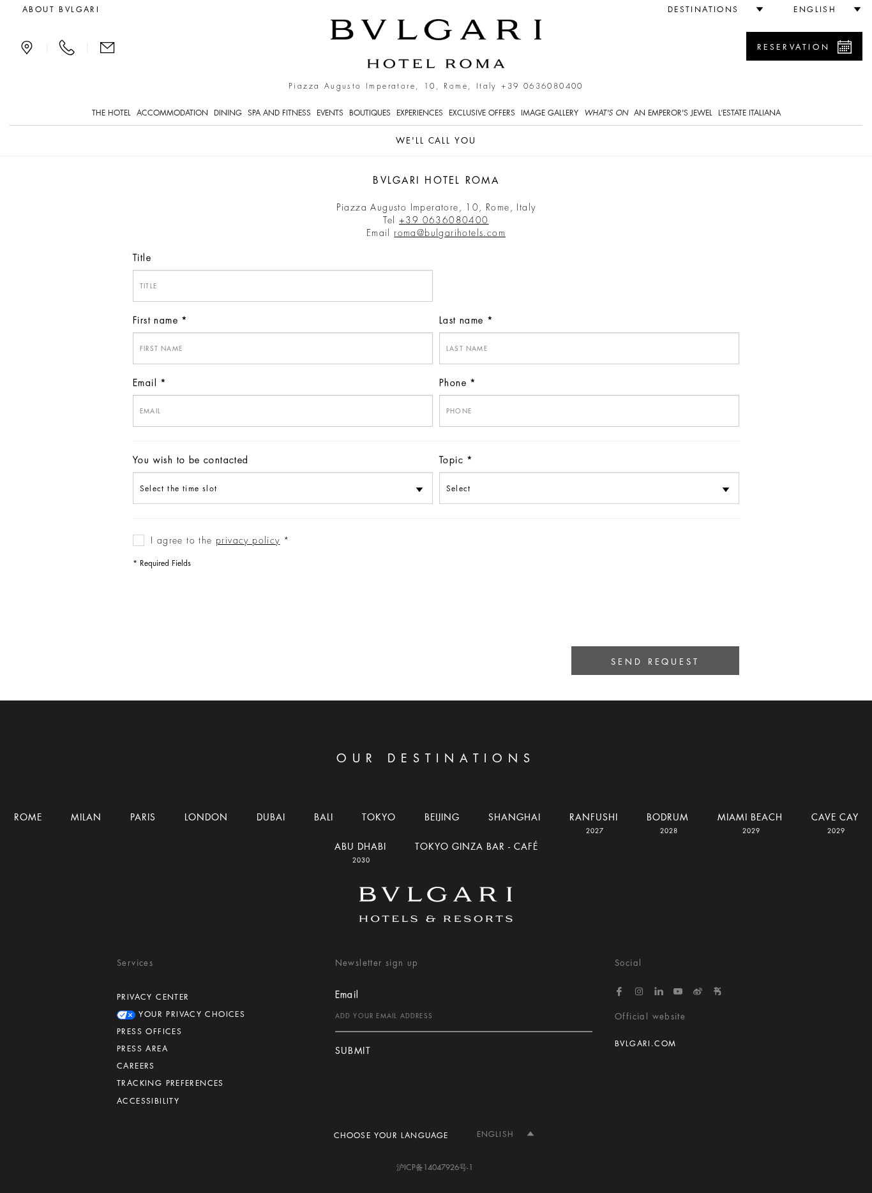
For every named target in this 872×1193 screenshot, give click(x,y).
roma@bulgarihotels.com (450, 232)
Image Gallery (549, 113)
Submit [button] (353, 1051)
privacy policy (248, 540)
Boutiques (370, 113)
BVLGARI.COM (645, 1044)
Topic (451, 460)
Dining (228, 113)
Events (330, 113)
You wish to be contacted (191, 460)
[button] (710, 9)
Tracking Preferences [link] (170, 1083)
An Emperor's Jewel (673, 113)
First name (155, 320)
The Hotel (111, 113)
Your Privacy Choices (190, 1014)
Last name (461, 320)
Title (142, 257)
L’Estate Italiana (749, 113)
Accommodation (172, 113)
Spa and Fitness (279, 113)
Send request (655, 662)
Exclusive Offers (482, 113)
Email (145, 382)
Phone (453, 382)
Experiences (419, 113)
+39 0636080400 (542, 86)
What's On (606, 113)
